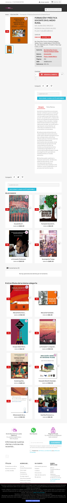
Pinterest (51, 86)
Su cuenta (38, 463)
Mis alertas (38, 477)
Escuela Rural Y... (19, 224)
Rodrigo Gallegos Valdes (51, 51)
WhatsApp (52, 6)
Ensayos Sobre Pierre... (19, 347)
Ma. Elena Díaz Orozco (50, 50)
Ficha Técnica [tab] (50, 107)
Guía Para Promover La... (47, 415)
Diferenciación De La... (19, 415)
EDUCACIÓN (47, 54)
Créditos (37, 470)
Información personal (41, 466)
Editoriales (30, 6)
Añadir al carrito (49, 75)
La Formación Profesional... (19, 259)
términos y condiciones (44, 450)
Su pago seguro (24, 476)
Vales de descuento (40, 475)
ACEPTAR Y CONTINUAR (32, 500)
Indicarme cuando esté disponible (51, 98)
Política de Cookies (25, 480)
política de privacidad (38, 492)
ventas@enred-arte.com (55, 480)
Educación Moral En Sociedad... (47, 381)
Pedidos (37, 468)
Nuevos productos (10, 468)
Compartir (43, 86)
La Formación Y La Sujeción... (47, 347)
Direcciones (38, 473)
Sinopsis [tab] (41, 107)
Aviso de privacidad (25, 478)
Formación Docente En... (48, 224)
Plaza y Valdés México (50, 56)
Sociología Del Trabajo (48, 259)
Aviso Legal (23, 470)
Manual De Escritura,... (19, 313)
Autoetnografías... (19, 381)
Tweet (47, 86)
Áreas (20, 6)
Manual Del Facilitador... (47, 313)
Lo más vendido (9, 470)
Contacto (41, 6)
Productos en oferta (11, 466)
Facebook (7, 456)
